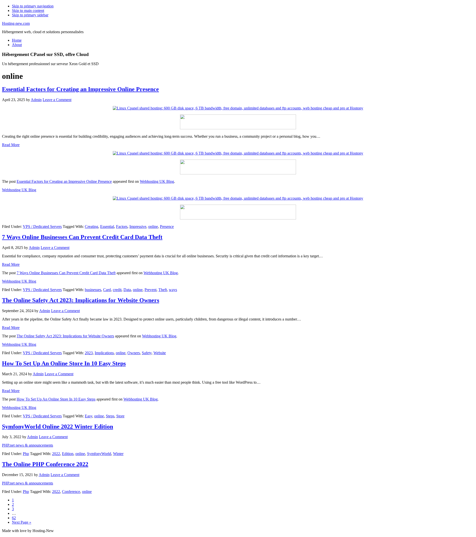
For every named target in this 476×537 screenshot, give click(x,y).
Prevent (150, 290)
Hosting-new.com (16, 23)
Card (107, 290)
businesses (93, 290)
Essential (107, 226)
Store (120, 416)
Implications (104, 353)
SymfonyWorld (99, 454)
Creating (91, 226)
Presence (167, 226)
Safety (146, 353)
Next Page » (21, 522)
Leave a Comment (57, 100)
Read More (11, 145)
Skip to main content (28, 10)
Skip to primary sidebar (30, 15)
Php (26, 454)
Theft (162, 290)
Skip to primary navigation (33, 6)
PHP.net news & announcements (27, 445)
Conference (71, 491)
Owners (133, 353)
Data (127, 290)
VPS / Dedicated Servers (42, 226)
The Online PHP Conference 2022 (45, 464)
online (153, 226)
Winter (118, 454)
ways (173, 290)
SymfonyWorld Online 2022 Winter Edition (57, 426)
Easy (88, 416)
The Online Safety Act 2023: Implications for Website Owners (80, 300)
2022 (56, 454)
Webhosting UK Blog (157, 181)
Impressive (137, 226)
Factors (121, 226)
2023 (89, 353)
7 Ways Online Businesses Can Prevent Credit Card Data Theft (82, 237)
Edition (67, 454)
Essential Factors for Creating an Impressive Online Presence (80, 89)
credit (117, 290)
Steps (110, 416)
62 (14, 518)
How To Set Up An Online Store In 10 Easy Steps (64, 363)
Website (159, 353)
